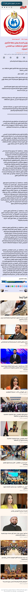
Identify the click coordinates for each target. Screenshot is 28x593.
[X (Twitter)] (7, 7)
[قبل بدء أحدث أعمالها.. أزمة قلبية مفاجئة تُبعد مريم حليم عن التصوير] (14, 308)
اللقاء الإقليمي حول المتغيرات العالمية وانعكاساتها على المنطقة (17, 439)
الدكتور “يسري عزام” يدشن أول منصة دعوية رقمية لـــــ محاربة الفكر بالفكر (14, 534)
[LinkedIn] (4, 57)
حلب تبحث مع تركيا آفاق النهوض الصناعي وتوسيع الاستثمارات (14, 558)
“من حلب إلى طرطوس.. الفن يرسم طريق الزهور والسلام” (15, 463)
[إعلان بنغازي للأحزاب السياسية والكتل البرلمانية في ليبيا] (14, 332)
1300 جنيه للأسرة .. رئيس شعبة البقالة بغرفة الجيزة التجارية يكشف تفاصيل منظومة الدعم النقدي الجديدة (14, 368)
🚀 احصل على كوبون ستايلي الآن (11, 3)
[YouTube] (2, 7)
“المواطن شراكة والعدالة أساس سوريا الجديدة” (15, 582)
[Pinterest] (10, 57)
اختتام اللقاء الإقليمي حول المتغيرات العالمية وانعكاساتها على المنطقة (15, 415)
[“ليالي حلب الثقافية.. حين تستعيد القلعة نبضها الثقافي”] (14, 477)
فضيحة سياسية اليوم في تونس (19, 511)
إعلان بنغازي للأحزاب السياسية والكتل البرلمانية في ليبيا (14, 343)
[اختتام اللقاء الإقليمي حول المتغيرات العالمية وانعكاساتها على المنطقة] (14, 404)
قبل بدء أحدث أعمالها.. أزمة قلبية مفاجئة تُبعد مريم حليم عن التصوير (14, 319)
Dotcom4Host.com (8, 591)
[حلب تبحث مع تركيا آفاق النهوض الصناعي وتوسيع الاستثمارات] (14, 547)
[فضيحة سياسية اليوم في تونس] (14, 501)
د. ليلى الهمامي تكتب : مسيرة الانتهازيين (16, 392)
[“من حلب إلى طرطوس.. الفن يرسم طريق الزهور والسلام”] (14, 452)
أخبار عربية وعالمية (16, 39)
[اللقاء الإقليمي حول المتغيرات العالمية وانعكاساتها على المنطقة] (14, 428)
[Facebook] (9, 7)
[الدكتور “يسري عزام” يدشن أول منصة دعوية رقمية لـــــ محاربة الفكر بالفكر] (14, 523)
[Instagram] (5, 7)
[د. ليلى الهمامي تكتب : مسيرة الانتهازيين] (14, 382)
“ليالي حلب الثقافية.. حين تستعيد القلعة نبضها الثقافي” (15, 488)
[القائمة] (11, 7)
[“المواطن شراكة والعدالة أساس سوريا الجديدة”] (14, 571)
